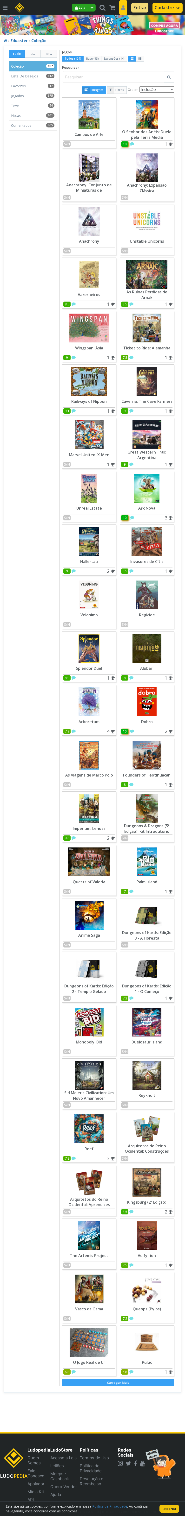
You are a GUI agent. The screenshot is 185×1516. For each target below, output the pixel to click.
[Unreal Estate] (88, 487)
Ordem (133, 89)
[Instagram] (120, 1463)
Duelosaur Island (147, 1042)
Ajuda (55, 1494)
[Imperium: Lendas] (89, 808)
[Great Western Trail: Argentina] (146, 434)
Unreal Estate (89, 508)
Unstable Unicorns (147, 241)
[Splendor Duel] (89, 647)
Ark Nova (146, 508)
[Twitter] (128, 1463)
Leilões (57, 1465)
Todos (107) (73, 59)
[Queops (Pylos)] (146, 1288)
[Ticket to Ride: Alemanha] (146, 327)
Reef (89, 1148)
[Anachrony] (89, 220)
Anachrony (89, 241)
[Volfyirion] (147, 1235)
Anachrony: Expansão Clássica (147, 188)
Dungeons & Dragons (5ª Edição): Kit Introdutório (147, 828)
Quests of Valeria (89, 881)
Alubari (146, 668)
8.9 (67, 678)
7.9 (67, 731)
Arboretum (89, 721)
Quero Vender (63, 1486)
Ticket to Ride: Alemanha (146, 348)
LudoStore (61, 1450)
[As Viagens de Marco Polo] (89, 754)
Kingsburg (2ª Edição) (146, 1202)
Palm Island (147, 881)
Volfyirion (147, 1255)
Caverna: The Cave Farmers (146, 401)
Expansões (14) (114, 59)
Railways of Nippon (89, 401)
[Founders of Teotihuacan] (146, 754)
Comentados (32, 125)
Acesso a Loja (63, 1457)
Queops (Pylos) (147, 1309)
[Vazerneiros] (89, 274)
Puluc (147, 1362)
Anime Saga (89, 935)
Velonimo (89, 615)
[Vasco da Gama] (89, 1288)
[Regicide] (147, 594)
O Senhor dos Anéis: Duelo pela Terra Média (147, 134)
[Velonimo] (89, 594)
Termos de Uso (94, 1457)
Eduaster (19, 40)
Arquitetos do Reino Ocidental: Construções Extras (147, 1151)
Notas (32, 115)
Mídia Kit (35, 1491)
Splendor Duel (89, 668)
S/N (67, 144)
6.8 (67, 1372)
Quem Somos (34, 1460)
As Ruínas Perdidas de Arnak (146, 294)
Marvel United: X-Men (89, 454)
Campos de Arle (89, 134)
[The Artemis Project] (89, 1235)
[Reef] (89, 1128)
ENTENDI (169, 1509)
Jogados (32, 96)
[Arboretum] (89, 701)
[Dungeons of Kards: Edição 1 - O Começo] (147, 968)
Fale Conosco (35, 1473)
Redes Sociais (125, 1452)
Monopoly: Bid (89, 1042)
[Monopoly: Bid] (89, 1021)
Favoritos (32, 86)
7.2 (125, 998)
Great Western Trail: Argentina (146, 454)
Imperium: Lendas (89, 828)
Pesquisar (70, 67)
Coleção (38, 40)
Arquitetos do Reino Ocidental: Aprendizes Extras (89, 1205)
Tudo (17, 53)
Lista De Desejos (32, 76)
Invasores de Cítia (147, 561)
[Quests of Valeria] (89, 861)
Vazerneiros (89, 294)
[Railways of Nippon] (89, 381)
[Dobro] (147, 701)
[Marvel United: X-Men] (89, 434)
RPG (49, 53)
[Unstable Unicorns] (147, 220)
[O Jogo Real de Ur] (89, 1341)
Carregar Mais (118, 1382)
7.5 (125, 1265)
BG (33, 53)
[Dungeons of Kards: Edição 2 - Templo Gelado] (89, 968)
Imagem (97, 90)
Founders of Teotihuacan (147, 775)
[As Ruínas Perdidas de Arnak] (146, 274)
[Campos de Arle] (89, 114)
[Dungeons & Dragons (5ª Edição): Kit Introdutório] (147, 808)
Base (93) (92, 59)
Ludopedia (38, 1450)
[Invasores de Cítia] (147, 541)
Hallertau (89, 561)
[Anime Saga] (89, 914)
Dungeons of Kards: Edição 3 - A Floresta (147, 935)
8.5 (67, 304)
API (30, 1499)
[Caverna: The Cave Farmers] (147, 381)
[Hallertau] (89, 541)
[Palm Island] (147, 861)
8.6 (67, 838)
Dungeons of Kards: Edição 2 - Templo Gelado (89, 988)
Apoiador (35, 1483)
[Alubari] (146, 647)
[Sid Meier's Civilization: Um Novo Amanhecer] (89, 1075)
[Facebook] (135, 1463)
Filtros (119, 90)
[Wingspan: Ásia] (89, 327)
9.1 (67, 411)
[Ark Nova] (147, 487)
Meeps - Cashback (59, 1476)
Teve (32, 105)
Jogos (67, 52)
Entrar (139, 7)
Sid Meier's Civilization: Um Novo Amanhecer (89, 1095)
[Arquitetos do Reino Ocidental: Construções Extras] (146, 1128)
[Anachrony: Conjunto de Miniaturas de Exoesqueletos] (89, 167)
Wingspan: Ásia (89, 348)
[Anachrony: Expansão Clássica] (147, 167)
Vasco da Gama (89, 1309)
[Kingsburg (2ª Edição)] (146, 1181)
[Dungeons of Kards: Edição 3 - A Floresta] (147, 914)
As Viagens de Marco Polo (89, 775)
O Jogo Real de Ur (89, 1362)
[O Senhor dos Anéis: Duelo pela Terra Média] (147, 114)
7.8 (125, 357)
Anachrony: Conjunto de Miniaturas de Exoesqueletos (89, 190)
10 (125, 144)
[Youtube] (142, 1463)
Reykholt (147, 1095)
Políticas (89, 1450)
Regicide (147, 615)
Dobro (147, 721)
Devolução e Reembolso (91, 1481)
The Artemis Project (89, 1255)
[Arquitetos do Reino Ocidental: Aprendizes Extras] (89, 1181)
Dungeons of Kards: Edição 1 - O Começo (147, 988)
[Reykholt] (146, 1075)
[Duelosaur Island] (147, 1021)
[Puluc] (146, 1341)
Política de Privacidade (91, 1468)
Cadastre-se (167, 7)
